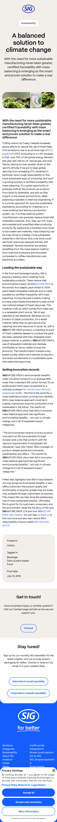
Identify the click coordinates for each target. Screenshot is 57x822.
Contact (28, 628)
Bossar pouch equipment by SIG (42, 754)
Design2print (37, 748)
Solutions (7, 745)
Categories (8, 748)
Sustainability (9, 752)
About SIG (8, 756)
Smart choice (37, 766)
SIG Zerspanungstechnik (42, 761)
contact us (43, 514)
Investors (7, 759)
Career (6, 763)
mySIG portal (37, 745)
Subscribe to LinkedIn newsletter (28, 693)
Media (5, 766)
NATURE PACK (41, 284)
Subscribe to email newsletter (28, 681)
